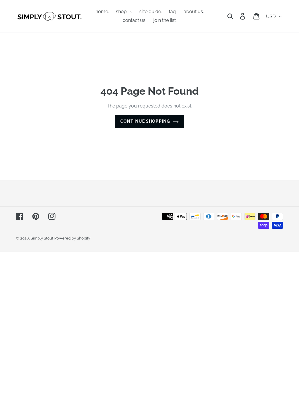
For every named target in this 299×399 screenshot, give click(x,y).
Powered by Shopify (72, 238)
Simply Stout (42, 238)
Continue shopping (145, 121)
